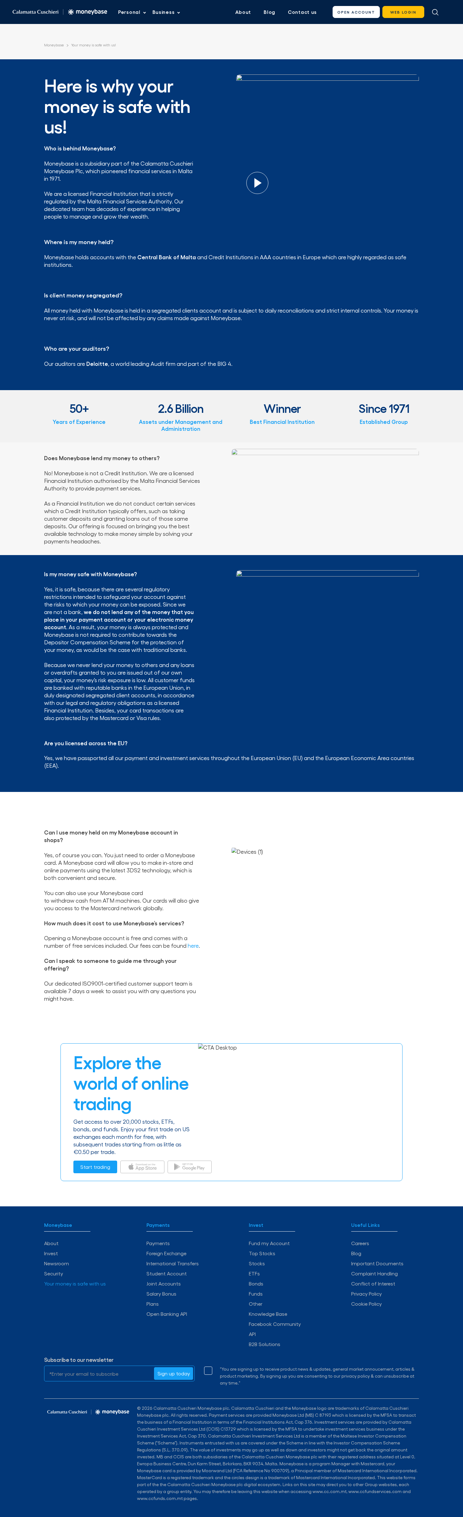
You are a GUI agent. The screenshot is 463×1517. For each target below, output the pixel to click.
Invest (51, 1253)
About (243, 12)
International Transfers (172, 1263)
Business (163, 12)
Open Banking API (166, 1314)
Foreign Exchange (166, 1253)
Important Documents (377, 1263)
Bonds (256, 1283)
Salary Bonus (161, 1294)
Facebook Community (275, 1324)
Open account (356, 12)
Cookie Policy (366, 1304)
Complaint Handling (374, 1273)
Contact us (302, 12)
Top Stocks (262, 1253)
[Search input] (435, 12)
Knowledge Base (268, 1314)
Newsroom (56, 1263)
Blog (269, 12)
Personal (129, 12)
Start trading (95, 1167)
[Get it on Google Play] (190, 1167)
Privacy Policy (366, 1294)
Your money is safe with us (75, 1283)
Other (255, 1304)
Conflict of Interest (373, 1283)
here (193, 945)
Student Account (166, 1273)
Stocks (257, 1263)
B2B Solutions (264, 1344)
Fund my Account (269, 1243)
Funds (256, 1294)
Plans (152, 1304)
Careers (360, 1243)
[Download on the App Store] (142, 1167)
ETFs (254, 1273)
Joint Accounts (163, 1283)
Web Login (403, 12)
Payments (158, 1243)
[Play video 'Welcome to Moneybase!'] (257, 183)
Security (53, 1273)
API (252, 1334)
